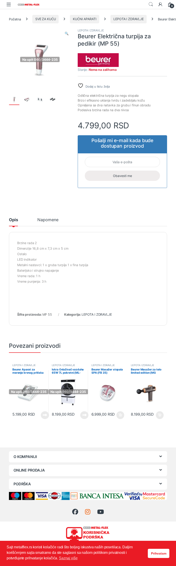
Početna (15, 19)
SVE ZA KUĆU (45, 19)
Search (150, 4)
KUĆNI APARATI (84, 19)
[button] (67, 33)
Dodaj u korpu (120, 415)
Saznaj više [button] (68, 558)
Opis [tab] (13, 220)
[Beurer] (98, 60)
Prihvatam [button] (158, 553)
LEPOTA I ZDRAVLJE (128, 19)
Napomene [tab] (47, 220)
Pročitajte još (42, 415)
